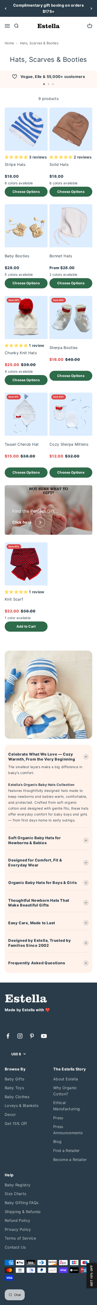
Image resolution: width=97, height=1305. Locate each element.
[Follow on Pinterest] (32, 1036)
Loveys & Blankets (21, 1105)
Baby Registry (17, 1185)
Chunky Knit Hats (21, 352)
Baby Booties (17, 256)
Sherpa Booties (63, 347)
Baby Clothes (17, 1096)
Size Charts (15, 1193)
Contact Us (15, 1247)
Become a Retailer (70, 1159)
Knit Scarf (14, 599)
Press (58, 1117)
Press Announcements (68, 1129)
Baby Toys (14, 1087)
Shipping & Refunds (23, 1211)
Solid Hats (59, 164)
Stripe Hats (15, 164)
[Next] (91, 8)
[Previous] (5, 8)
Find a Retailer (66, 1150)
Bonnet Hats (60, 256)
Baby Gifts (14, 1079)
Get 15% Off (16, 1123)
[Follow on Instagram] (20, 1036)
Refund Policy (17, 1220)
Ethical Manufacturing (66, 1105)
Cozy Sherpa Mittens (68, 444)
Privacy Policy (18, 1229)
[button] (44, 84)
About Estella (65, 1079)
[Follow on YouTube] (44, 1036)
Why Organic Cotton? (65, 1090)
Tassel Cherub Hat (22, 444)
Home (9, 43)
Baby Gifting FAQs (21, 1202)
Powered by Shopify (48, 1291)
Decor (10, 1114)
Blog (57, 1141)
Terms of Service (20, 1238)
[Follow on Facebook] (8, 1036)
